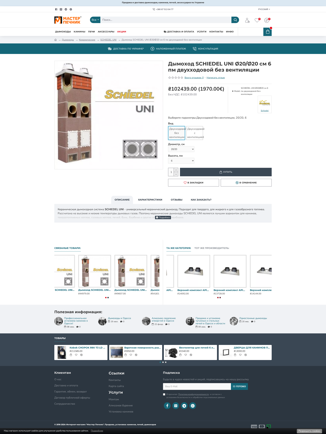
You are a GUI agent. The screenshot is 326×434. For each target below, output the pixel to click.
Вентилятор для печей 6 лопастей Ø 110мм (197, 347)
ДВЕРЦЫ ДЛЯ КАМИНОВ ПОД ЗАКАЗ (252, 347)
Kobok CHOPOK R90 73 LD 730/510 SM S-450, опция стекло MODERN (88, 347)
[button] (105, 297)
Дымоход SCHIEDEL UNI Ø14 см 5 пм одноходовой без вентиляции (106, 289)
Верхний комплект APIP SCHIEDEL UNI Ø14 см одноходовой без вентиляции (182, 290)
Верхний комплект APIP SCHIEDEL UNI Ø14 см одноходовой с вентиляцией (219, 290)
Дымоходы (68, 39)
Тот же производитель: (211, 248)
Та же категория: (178, 248)
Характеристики (150, 199)
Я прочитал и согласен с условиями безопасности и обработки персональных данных (195, 396)
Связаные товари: (67, 248)
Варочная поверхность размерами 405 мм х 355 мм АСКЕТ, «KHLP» (142, 347)
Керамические (87, 39)
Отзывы (176, 199)
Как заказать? (201, 199)
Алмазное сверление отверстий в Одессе (164, 319)
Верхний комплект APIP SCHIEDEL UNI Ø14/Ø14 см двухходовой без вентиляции (255, 290)
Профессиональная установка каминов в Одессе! (76, 321)
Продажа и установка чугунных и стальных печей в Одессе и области (210, 321)
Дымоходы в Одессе (119, 318)
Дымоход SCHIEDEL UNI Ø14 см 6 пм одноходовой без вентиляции (143, 289)
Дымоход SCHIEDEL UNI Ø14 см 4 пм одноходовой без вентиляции (70, 289)
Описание (122, 199)
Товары (60, 338)
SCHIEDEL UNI (108, 39)
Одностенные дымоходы (253, 318)
